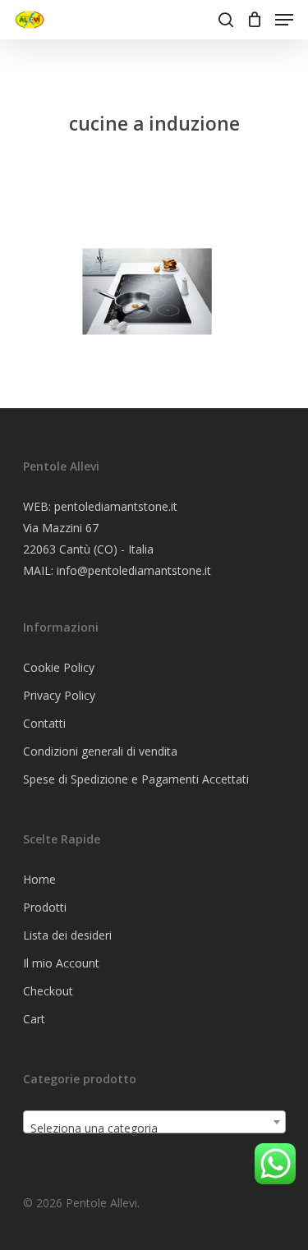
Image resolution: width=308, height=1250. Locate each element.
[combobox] (154, 1121)
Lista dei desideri (67, 935)
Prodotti (45, 907)
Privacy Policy (59, 695)
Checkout (48, 991)
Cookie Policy (58, 667)
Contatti (44, 723)
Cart (34, 1019)
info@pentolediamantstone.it (134, 570)
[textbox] (154, 1128)
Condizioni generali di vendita (100, 751)
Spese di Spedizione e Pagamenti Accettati (136, 779)
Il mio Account (61, 963)
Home (39, 879)
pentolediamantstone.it (115, 506)
